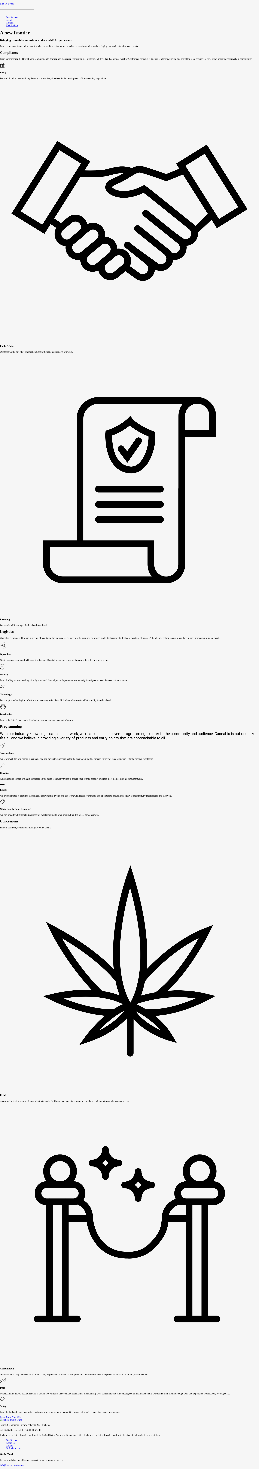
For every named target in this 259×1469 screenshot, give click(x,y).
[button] (10, 1417)
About (9, 20)
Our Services (12, 17)
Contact (9, 22)
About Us (10, 1443)
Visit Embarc (12, 25)
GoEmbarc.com (13, 1448)
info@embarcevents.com (12, 1465)
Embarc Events (7, 3)
